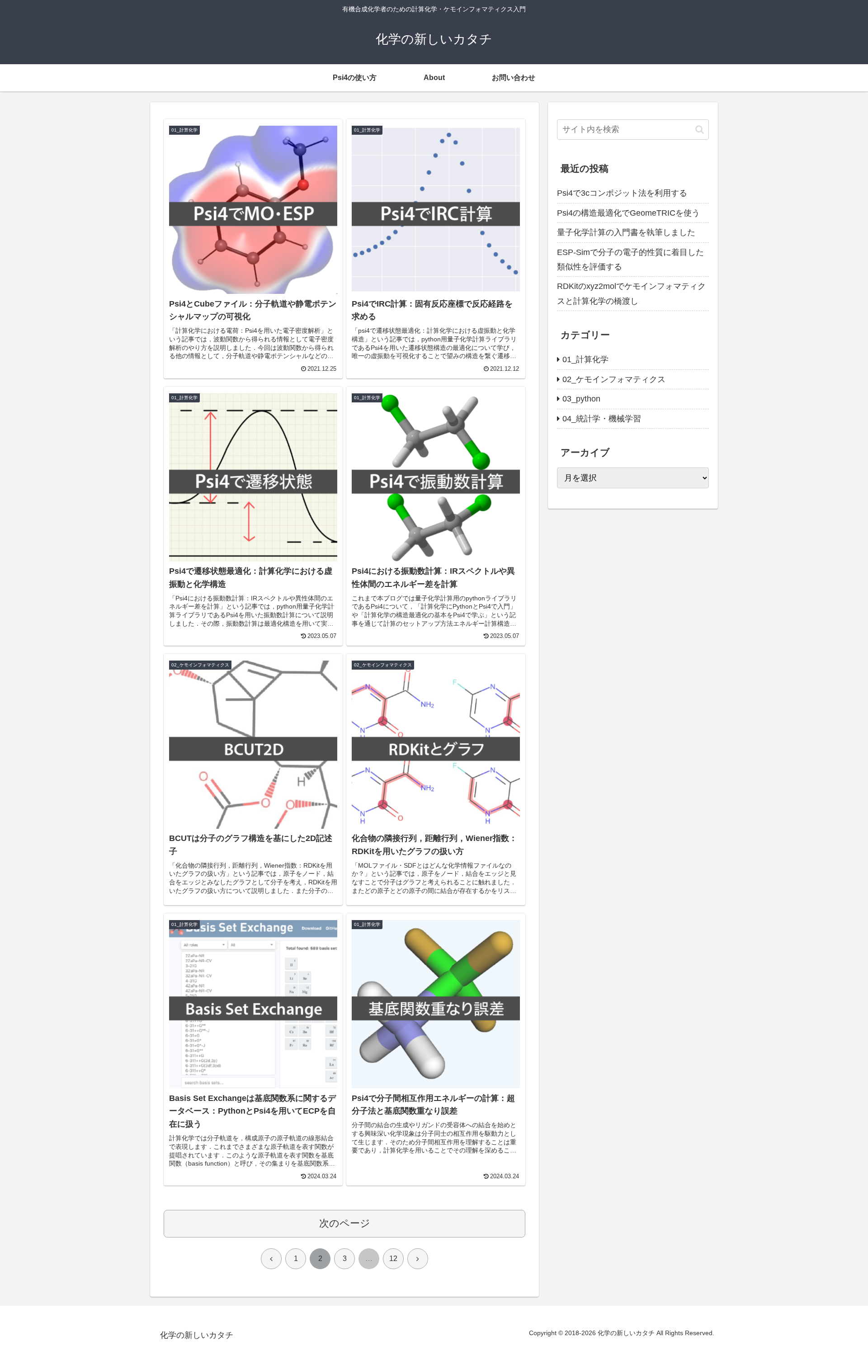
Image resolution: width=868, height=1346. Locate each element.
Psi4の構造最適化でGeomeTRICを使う (628, 212)
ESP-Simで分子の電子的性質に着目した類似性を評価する (630, 259)
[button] (700, 129)
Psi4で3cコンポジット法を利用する (622, 193)
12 (393, 1258)
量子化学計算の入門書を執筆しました (626, 232)
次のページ (344, 1223)
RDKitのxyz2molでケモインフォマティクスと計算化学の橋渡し (631, 293)
